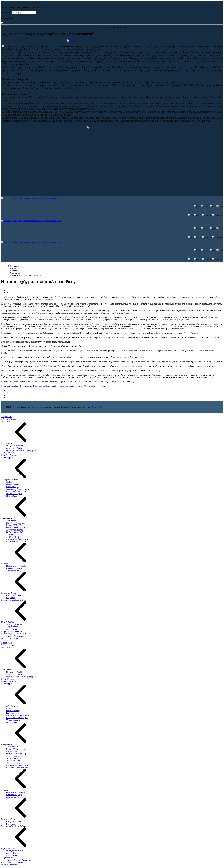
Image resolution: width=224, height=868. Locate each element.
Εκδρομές (10, 597)
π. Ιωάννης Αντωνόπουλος (17, 541)
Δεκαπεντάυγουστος (14, 530)
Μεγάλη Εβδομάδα (14, 525)
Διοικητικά (5, 421)
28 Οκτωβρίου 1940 (14, 532)
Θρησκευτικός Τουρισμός (11, 631)
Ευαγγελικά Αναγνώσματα (17, 491)
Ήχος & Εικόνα (7, 622)
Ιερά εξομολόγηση (8, 455)
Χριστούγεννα (12, 520)
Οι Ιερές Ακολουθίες (14, 446)
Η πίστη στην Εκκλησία (16, 566)
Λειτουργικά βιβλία (14, 448)
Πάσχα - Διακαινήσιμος (16, 527)
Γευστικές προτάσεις (9, 638)
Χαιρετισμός (6, 416)
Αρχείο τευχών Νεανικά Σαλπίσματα (16, 634)
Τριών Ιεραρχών (13, 537)
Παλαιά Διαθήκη (13, 484)
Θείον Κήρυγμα (7, 453)
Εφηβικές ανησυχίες (14, 568)
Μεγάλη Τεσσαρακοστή (16, 523)
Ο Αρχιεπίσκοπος (8, 419)
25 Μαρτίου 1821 (13, 534)
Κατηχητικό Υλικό (13, 595)
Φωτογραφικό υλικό (14, 624)
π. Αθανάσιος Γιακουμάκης (17, 539)
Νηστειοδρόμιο (12, 496)
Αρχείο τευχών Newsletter (12, 636)
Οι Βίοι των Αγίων (14, 494)
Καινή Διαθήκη (12, 487)
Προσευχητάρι (7, 457)
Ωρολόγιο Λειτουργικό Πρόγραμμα (21, 450)
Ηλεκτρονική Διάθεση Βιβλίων (14, 600)
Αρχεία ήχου (11, 629)
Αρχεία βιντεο (12, 627)
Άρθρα (9, 482)
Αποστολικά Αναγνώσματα (17, 489)
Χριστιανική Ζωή (13, 571)
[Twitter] (7, 293)
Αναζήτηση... (6, 12)
